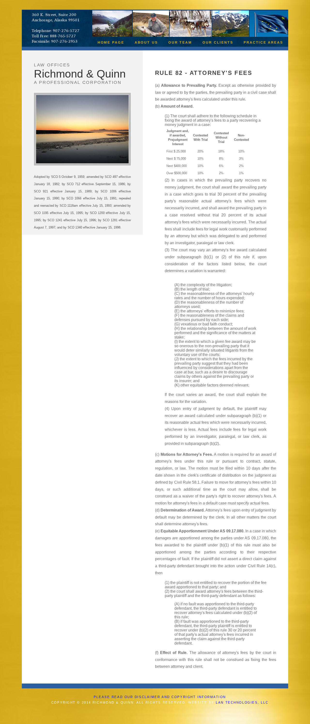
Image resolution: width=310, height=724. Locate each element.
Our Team (180, 42)
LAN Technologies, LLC (242, 702)
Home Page (111, 42)
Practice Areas (263, 42)
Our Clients (217, 42)
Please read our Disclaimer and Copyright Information (160, 697)
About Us (146, 42)
